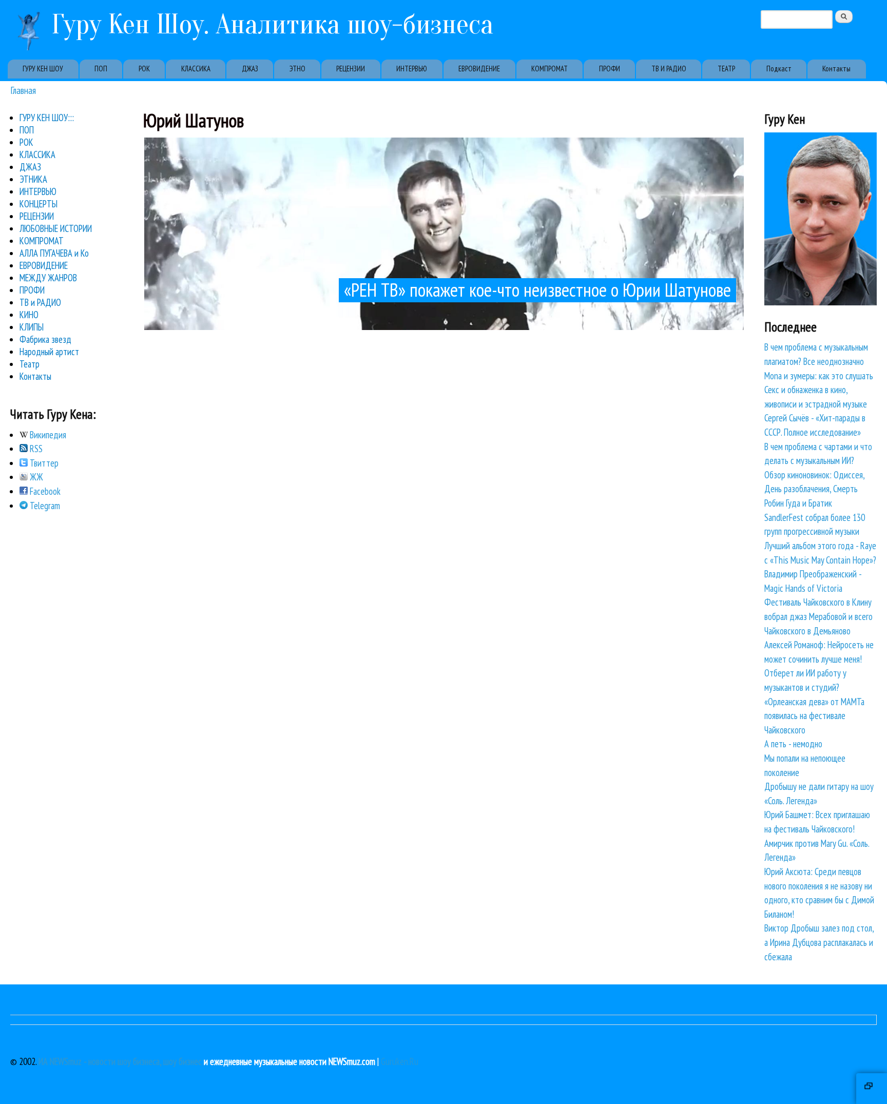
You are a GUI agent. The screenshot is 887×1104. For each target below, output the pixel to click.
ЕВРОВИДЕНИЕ (479, 68)
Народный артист (49, 351)
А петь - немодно (793, 744)
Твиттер (43, 463)
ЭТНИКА (33, 179)
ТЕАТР (726, 68)
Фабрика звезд (45, 339)
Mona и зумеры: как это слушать (818, 376)
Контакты (836, 68)
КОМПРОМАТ (549, 68)
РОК (144, 68)
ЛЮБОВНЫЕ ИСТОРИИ (56, 228)
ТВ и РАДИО (40, 302)
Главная (23, 90)
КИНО (29, 314)
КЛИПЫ (32, 327)
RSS (35, 448)
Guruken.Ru (399, 1061)
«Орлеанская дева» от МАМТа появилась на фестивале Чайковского (814, 715)
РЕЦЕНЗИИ (350, 68)
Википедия (47, 435)
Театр (30, 364)
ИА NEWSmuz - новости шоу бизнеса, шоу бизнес (120, 1061)
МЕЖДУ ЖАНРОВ (48, 278)
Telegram (44, 505)
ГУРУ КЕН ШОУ (43, 68)
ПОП (100, 68)
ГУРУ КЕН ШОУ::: (47, 117)
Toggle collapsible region (871, 1088)
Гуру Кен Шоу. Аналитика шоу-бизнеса (272, 24)
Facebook (44, 491)
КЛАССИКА (195, 68)
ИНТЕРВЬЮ (411, 68)
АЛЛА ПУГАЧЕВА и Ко (54, 253)
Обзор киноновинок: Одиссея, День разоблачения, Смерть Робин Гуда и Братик (814, 489)
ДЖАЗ (250, 68)
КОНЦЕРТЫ (38, 204)
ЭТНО (297, 68)
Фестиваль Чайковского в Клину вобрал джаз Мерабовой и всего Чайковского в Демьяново (818, 616)
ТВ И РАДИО (668, 68)
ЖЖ (35, 477)
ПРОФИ (609, 68)
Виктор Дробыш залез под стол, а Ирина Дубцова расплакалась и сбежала (819, 942)
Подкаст (779, 68)
